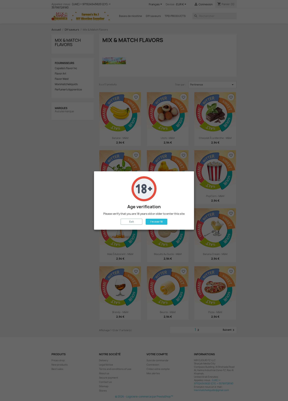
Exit (131, 221)
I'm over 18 (156, 221)
